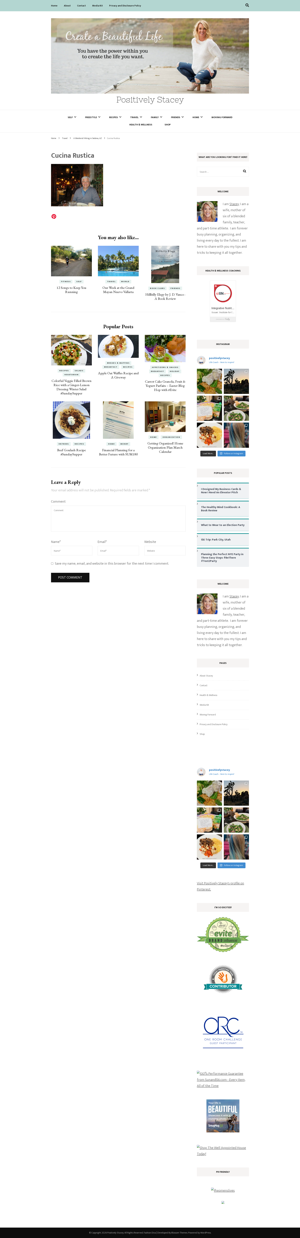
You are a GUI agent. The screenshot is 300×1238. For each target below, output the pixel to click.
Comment (58, 502)
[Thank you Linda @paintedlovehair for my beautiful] (236, 435)
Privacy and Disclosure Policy (125, 6)
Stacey (234, 204)
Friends (175, 117)
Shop (168, 125)
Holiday (175, 371)
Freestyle (91, 117)
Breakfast (110, 367)
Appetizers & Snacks (165, 367)
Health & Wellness (140, 125)
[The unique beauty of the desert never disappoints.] (236, 381)
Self (70, 117)
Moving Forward (221, 117)
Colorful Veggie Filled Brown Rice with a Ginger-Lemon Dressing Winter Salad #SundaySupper (71, 386)
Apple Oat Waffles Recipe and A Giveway (118, 375)
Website (150, 542)
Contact (81, 6)
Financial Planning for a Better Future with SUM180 (118, 452)
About (67, 6)
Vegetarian (71, 374)
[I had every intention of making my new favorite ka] (209, 408)
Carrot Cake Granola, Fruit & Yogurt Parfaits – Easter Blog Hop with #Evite (165, 385)
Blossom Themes (179, 1233)
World (125, 281)
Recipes (113, 117)
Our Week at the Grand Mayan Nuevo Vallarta (118, 289)
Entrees (64, 443)
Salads (79, 370)
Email (102, 542)
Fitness (66, 281)
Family (155, 117)
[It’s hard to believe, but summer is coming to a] (209, 381)
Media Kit (97, 6)
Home (54, 6)
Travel (134, 117)
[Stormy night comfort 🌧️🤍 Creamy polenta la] (209, 435)
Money (124, 443)
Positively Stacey (150, 99)
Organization (171, 437)
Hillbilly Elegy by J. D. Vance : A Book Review (165, 296)
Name (56, 542)
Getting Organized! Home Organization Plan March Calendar (165, 447)
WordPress (205, 1233)
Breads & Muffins (118, 363)
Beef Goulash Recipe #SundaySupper (71, 452)
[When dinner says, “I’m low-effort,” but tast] (236, 408)
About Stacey (206, 676)
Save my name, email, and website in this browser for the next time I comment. (112, 564)
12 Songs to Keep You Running (71, 289)
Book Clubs (157, 288)
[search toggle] (247, 5)
